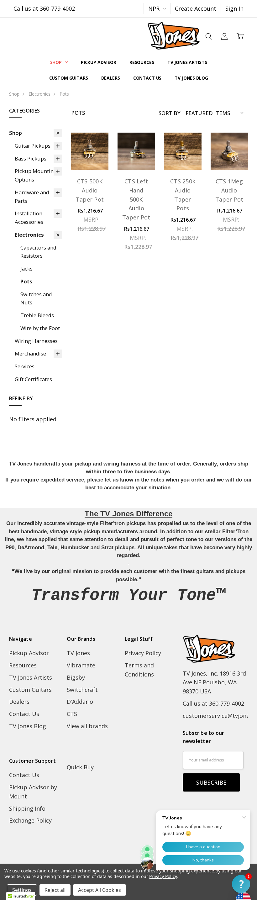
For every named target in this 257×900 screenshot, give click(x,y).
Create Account (195, 8)
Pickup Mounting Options (36, 175)
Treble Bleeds (37, 315)
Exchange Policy (30, 820)
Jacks (26, 268)
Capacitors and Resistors (38, 252)
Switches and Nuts (36, 298)
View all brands (87, 726)
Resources (141, 62)
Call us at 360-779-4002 (44, 8)
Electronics (29, 234)
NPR (154, 8)
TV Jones (78, 653)
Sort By (170, 113)
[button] (241, 884)
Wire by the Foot (40, 328)
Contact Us (147, 78)
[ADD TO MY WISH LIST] (95, 168)
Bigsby (76, 677)
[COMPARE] (95, 157)
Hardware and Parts (32, 196)
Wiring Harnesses (36, 341)
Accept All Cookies (99, 890)
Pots (26, 281)
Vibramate (81, 665)
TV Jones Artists (187, 62)
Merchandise (30, 353)
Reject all (55, 890)
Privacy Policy (143, 653)
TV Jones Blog (191, 78)
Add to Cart (229, 148)
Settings (22, 890)
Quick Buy (80, 767)
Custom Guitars (68, 78)
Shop (56, 62)
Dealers (110, 78)
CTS (72, 714)
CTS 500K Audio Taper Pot (90, 190)
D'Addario (80, 701)
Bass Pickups (30, 158)
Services (24, 366)
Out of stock (136, 148)
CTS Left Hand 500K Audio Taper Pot (136, 199)
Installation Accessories (29, 217)
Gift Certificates (33, 379)
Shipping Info (27, 808)
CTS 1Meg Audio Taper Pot (229, 190)
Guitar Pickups (32, 145)
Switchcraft (82, 689)
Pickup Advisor (98, 62)
